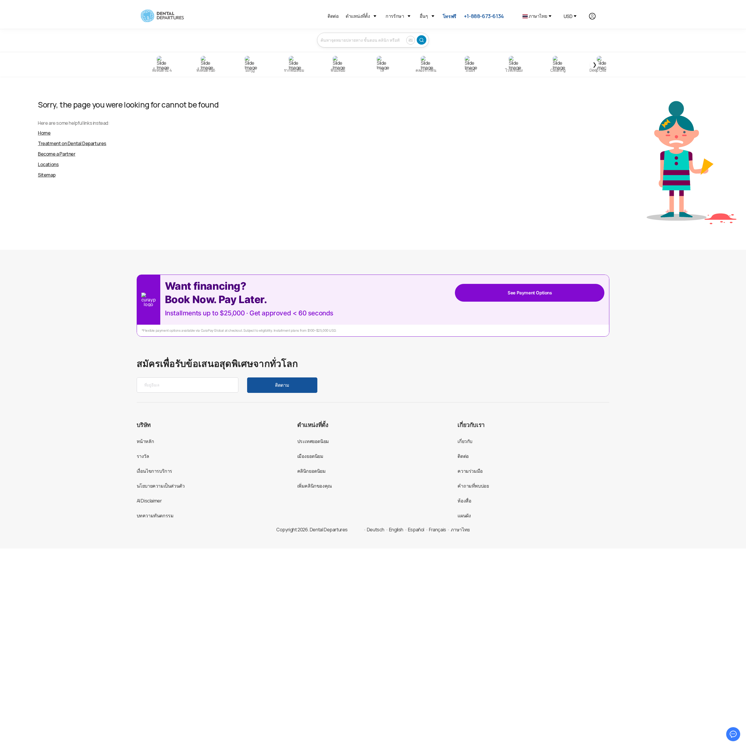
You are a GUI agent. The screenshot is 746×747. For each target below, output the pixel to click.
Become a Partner (56, 154)
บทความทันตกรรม (155, 515)
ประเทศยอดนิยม (313, 441)
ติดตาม (282, 385)
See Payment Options (530, 293)
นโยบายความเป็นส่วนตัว (161, 486)
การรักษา (395, 16)
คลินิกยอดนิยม (311, 471)
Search (421, 40)
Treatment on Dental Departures (72, 143)
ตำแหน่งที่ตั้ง (358, 16)
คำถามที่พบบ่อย (473, 486)
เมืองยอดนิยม (310, 456)
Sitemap (46, 175)
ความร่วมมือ (470, 471)
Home (44, 133)
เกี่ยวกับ (465, 441)
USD (568, 16)
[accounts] (595, 16)
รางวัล (143, 456)
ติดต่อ (333, 16)
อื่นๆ (424, 16)
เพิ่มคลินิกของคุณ (314, 486)
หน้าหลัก (145, 441)
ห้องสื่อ (464, 501)
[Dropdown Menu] (375, 16)
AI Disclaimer (149, 501)
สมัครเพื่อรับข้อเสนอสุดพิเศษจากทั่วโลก (217, 363)
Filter (410, 40)
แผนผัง (464, 515)
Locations (48, 164)
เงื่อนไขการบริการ (154, 471)
